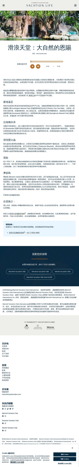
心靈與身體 (6, 375)
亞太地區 (5, 356)
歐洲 (3, 351)
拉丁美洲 (5, 354)
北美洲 (4, 346)
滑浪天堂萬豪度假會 (18, 214)
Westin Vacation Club (9, 428)
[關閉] (72, 448)
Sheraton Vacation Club (10, 421)
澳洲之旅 (32, 95)
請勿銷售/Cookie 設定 (65, 463)
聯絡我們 (5, 392)
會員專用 (5, 380)
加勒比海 (5, 349)
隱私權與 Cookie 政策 (17, 462)
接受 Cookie (65, 454)
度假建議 (5, 368)
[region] (39, 455)
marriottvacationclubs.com (11, 394)
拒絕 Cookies (65, 459)
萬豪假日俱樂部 (8, 406)
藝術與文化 (6, 373)
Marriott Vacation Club (10, 413)
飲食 (3, 370)
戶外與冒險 (6, 378)
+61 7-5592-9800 (33, 233)
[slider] (46, 61)
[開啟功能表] (4, 5)
